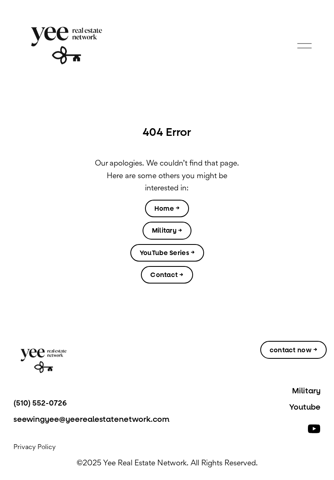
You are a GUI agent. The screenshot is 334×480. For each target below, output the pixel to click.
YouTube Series (164, 253)
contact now (291, 350)
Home (164, 208)
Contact (164, 275)
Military (164, 230)
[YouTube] (314, 428)
